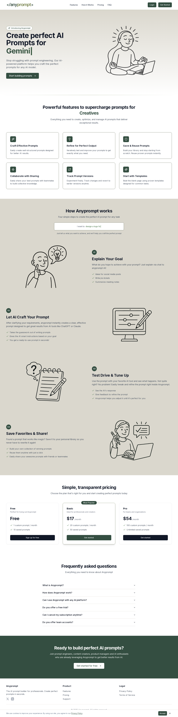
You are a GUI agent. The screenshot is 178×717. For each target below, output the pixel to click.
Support (66, 699)
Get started (89, 538)
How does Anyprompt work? (57, 592)
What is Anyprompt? (53, 585)
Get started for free (87, 665)
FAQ (110, 5)
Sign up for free (32, 538)
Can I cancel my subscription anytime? (62, 615)
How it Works (88, 5)
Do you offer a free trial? (55, 607)
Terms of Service (127, 695)
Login (152, 5)
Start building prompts (20, 75)
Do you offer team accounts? (58, 622)
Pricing (100, 5)
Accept (163, 713)
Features (74, 5)
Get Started (165, 5)
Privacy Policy (125, 691)
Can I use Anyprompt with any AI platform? (65, 600)
